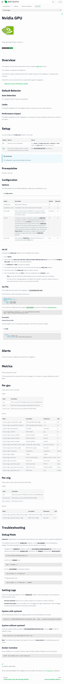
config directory (52, 307)
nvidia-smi (39, 66)
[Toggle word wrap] (57, 619)
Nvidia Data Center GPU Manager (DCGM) (16, 83)
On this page (6, 10)
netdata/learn (50, 670)
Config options (8, 193)
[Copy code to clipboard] (60, 298)
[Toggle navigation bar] (2, 2)
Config (6, 329)
